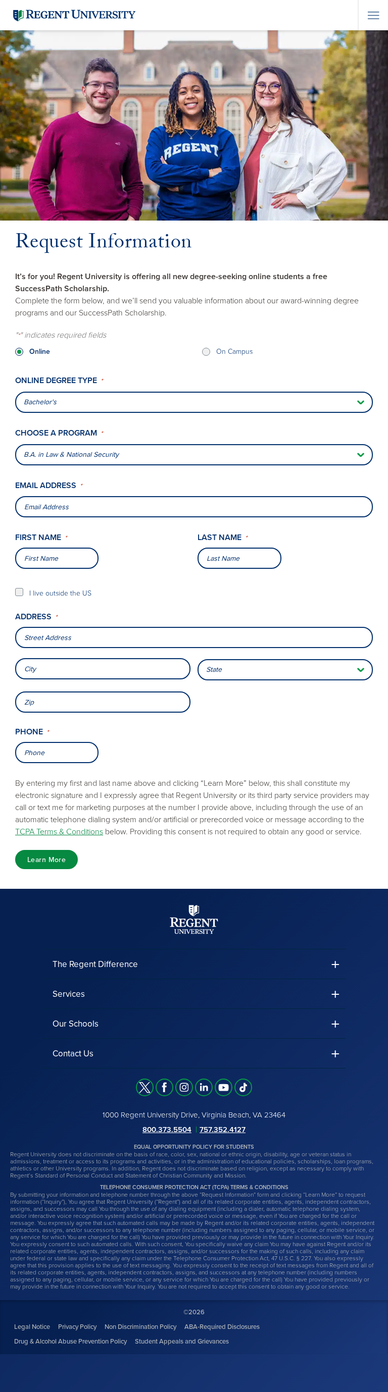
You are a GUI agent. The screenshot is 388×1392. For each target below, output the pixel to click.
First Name (41, 538)
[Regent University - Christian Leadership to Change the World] (194, 919)
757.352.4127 (223, 1129)
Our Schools (76, 1024)
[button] (194, 964)
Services (69, 994)
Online (39, 351)
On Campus (234, 351)
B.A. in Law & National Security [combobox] (71, 454)
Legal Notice (32, 1327)
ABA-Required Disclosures (222, 1327)
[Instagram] (184, 1087)
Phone (31, 732)
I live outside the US (60, 593)
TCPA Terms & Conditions (59, 832)
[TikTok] (243, 1087)
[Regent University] (73, 15)
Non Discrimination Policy (140, 1327)
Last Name (222, 538)
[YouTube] (223, 1087)
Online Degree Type (59, 381)
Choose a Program (59, 433)
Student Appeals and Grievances (182, 1341)
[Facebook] (164, 1087)
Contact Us (73, 1053)
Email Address (48, 486)
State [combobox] (214, 669)
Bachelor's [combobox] (40, 402)
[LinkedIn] (204, 1087)
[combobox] (194, 637)
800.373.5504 (166, 1129)
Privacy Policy (77, 1327)
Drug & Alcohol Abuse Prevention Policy (70, 1341)
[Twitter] (145, 1087)
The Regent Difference (95, 964)
